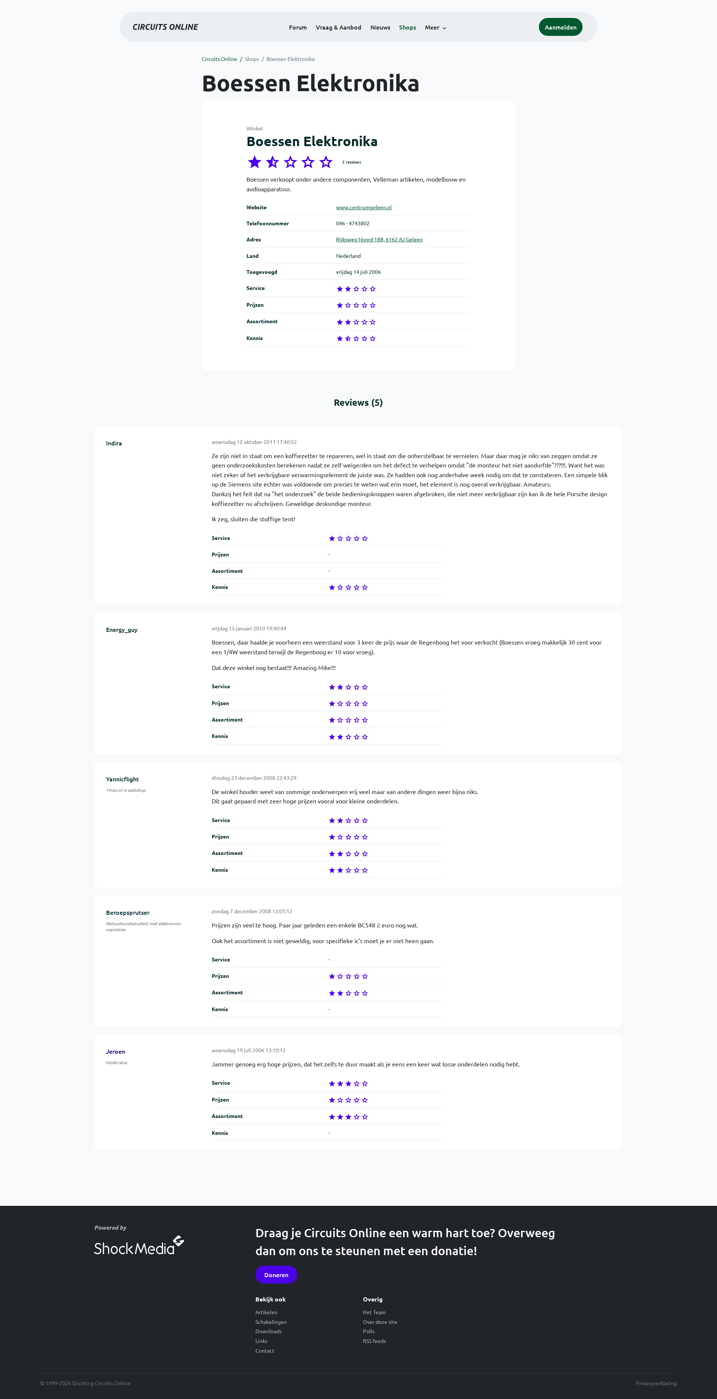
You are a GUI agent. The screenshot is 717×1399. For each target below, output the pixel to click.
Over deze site (380, 1321)
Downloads (268, 1331)
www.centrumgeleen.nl (364, 207)
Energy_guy (121, 629)
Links (261, 1340)
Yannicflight (122, 779)
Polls (369, 1331)
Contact (264, 1350)
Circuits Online (219, 58)
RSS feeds (374, 1340)
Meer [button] (432, 27)
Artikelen (266, 1312)
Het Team (374, 1312)
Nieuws (380, 27)
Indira (114, 443)
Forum (298, 27)
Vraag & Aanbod (338, 27)
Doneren (276, 1274)
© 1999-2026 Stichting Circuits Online (85, 1383)
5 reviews (351, 162)
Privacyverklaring (656, 1383)
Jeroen (115, 1051)
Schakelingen (271, 1321)
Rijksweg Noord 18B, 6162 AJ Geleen (379, 239)
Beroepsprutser (127, 912)
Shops (407, 27)
